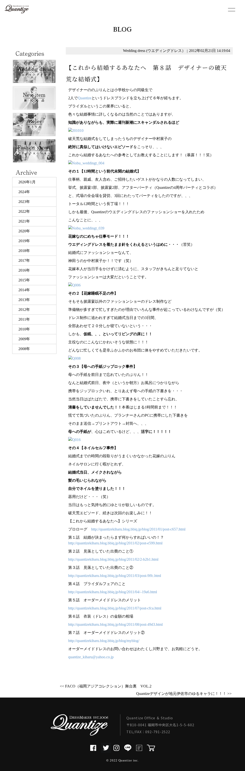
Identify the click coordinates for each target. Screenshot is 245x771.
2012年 (24, 309)
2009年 (24, 339)
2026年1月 (27, 182)
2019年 (24, 241)
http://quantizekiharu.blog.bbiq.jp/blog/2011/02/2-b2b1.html (113, 559)
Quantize (84, 98)
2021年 (24, 221)
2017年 (24, 260)
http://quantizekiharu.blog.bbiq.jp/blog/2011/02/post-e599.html (115, 543)
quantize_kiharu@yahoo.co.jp (91, 657)
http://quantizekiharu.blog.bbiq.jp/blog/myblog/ (103, 641)
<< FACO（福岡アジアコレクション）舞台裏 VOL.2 (105, 686)
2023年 (24, 202)
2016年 (24, 270)
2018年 (24, 251)
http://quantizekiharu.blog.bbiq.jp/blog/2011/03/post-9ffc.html (114, 576)
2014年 (24, 290)
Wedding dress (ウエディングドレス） (154, 51)
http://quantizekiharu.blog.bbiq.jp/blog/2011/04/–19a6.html (112, 592)
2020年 (24, 231)
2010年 (24, 329)
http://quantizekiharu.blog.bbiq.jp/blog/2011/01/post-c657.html (138, 529)
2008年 (24, 349)
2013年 (24, 300)
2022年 (24, 211)
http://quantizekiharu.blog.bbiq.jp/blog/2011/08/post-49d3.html (115, 624)
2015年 (24, 280)
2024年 (24, 192)
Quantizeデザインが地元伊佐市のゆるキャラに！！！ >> (184, 694)
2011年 (24, 319)
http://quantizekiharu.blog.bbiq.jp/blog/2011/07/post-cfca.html (114, 608)
